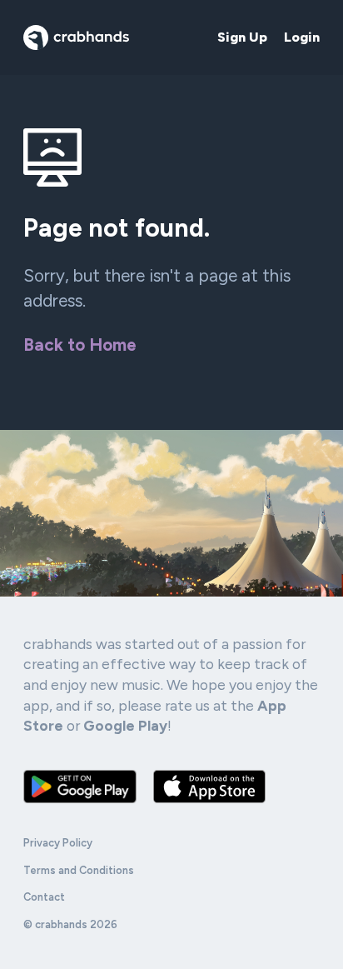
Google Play (125, 725)
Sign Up (242, 37)
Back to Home (80, 344)
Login (302, 37)
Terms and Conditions (78, 870)
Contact (44, 897)
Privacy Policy (57, 843)
